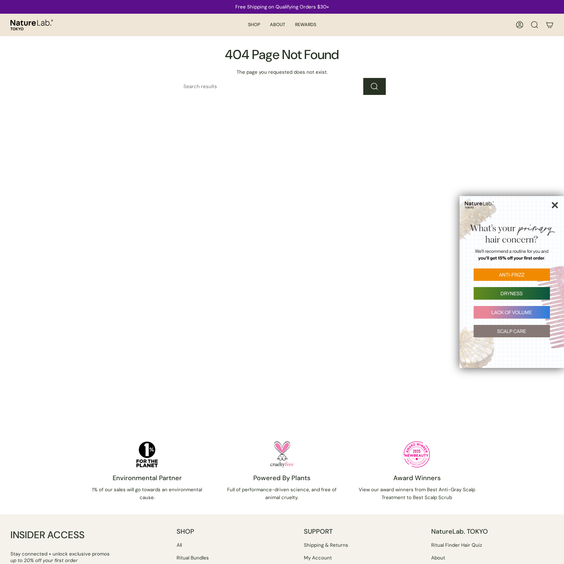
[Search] (374, 86)
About (438, 558)
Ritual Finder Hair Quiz (456, 545)
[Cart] (549, 24)
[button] (254, 25)
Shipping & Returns (326, 545)
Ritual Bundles (193, 558)
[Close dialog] (555, 205)
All (179, 545)
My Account (318, 558)
